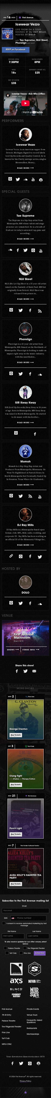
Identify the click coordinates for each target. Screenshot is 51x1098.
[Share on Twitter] (25, 671)
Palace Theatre (14, 948)
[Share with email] (34, 671)
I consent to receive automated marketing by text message (26, 924)
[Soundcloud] (25, 179)
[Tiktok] (40, 311)
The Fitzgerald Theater (36, 948)
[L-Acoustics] (16, 969)
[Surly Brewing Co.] (35, 969)
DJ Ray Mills (25, 525)
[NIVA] (35, 981)
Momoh (25, 461)
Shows (11, 650)
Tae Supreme (25, 216)
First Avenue (7, 1009)
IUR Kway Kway (25, 403)
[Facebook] (18, 250)
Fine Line (27, 953)
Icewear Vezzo (25, 145)
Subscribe (39, 953)
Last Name (36, 931)
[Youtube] (33, 179)
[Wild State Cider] (35, 993)
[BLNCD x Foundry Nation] (16, 992)
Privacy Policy (25, 1081)
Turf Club (12, 953)
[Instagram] (10, 179)
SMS (5, 918)
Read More (23, 168)
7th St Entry (6, 1015)
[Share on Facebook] (17, 671)
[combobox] (13, 918)
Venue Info (28, 650)
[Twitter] (18, 179)
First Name (12, 931)
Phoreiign (25, 339)
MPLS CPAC (7, 1044)
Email (24, 906)
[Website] (11, 556)
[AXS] (16, 981)
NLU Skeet (25, 279)
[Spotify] (41, 180)
